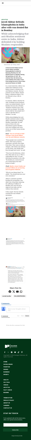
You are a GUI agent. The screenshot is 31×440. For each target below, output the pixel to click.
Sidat (21, 435)
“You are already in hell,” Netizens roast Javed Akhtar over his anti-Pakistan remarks (15, 135)
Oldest (22, 316)
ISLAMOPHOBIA (19, 296)
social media (6, 296)
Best (18, 316)
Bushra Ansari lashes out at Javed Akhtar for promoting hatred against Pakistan (15, 167)
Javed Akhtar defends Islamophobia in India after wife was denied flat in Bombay (14, 26)
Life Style (4, 19)
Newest (27, 316)
